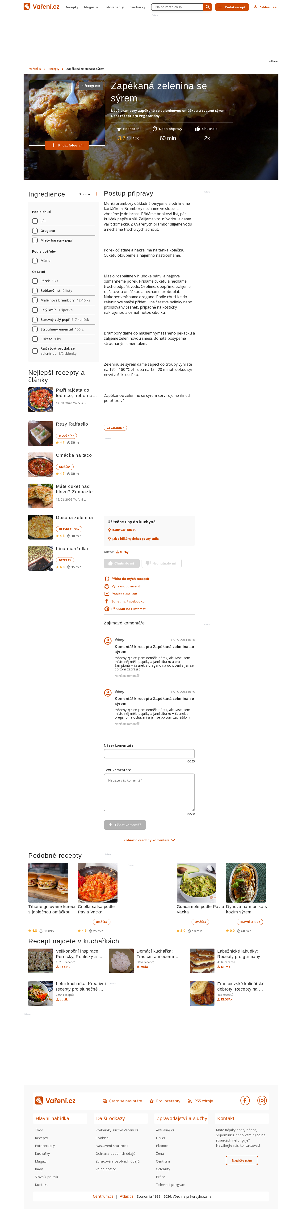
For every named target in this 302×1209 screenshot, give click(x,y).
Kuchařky (137, 7)
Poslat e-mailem (124, 594)
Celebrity (163, 1169)
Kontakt (41, 1184)
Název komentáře (118, 745)
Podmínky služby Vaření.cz (117, 1130)
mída (144, 967)
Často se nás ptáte (125, 1101)
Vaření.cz (35, 69)
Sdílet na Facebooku (128, 601)
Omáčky (65, 467)
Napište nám (242, 1160)
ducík (64, 999)
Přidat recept (235, 7)
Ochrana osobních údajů (116, 1153)
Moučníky (66, 435)
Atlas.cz (126, 1196)
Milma (225, 967)
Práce (160, 1177)
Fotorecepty (114, 7)
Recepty (71, 7)
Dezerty (65, 560)
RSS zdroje (203, 1101)
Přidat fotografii (71, 145)
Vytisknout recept (126, 586)
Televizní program (170, 1184)
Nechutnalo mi (164, 563)
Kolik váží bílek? (124, 530)
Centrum (163, 1161)
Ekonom (162, 1145)
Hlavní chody (69, 529)
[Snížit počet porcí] (73, 194)
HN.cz (160, 1138)
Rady (39, 1169)
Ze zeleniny (115, 427)
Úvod (39, 1130)
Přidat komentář (128, 825)
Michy (124, 552)
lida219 (65, 967)
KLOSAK (226, 999)
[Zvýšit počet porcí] (96, 194)
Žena (160, 1153)
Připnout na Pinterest (128, 609)
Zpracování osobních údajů (118, 1161)
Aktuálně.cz (165, 1130)
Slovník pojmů (46, 1177)
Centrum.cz (103, 1196)
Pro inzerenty (168, 1101)
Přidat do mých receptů (130, 579)
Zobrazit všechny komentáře (146, 840)
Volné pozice (106, 1169)
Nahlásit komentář (127, 676)
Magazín (91, 7)
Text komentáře (117, 770)
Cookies (102, 1138)
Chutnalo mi (124, 563)
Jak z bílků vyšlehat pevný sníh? (135, 539)
